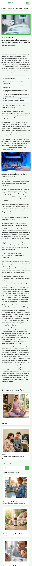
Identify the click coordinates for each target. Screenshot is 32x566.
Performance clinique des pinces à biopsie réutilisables (14, 82)
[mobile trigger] (2, 3)
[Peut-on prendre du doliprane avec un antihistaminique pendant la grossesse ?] (16, 487)
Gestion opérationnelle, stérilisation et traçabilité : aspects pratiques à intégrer (13, 99)
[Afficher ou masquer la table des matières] (23, 78)
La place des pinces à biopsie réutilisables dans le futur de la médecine (16, 95)
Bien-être (5, 531)
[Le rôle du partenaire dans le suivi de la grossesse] (16, 440)
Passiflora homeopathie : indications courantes (13, 534)
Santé (4, 563)
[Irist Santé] (10, 3)
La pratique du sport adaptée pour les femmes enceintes (15, 422)
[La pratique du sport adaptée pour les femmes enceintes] (16, 406)
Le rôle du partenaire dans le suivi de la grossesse (13, 457)
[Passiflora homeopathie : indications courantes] (16, 519)
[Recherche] (24, 3)
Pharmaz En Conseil (7, 381)
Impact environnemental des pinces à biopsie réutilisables (15, 91)
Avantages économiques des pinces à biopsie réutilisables (14, 86)
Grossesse (4, 420)
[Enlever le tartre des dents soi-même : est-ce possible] (16, 551)
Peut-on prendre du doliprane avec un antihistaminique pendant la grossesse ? (14, 502)
